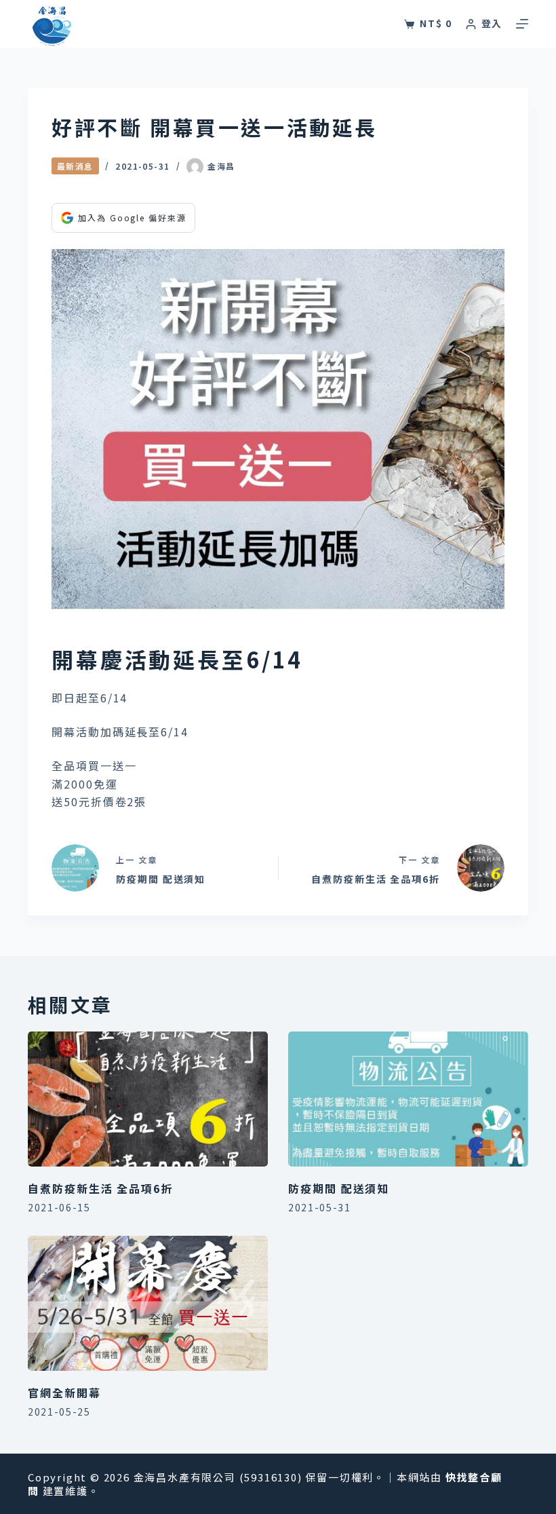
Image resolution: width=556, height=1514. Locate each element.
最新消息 (75, 166)
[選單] (522, 24)
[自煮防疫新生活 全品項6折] (148, 1099)
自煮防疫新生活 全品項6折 (100, 1188)
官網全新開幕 (64, 1392)
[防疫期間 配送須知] (408, 1099)
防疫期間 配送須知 (338, 1188)
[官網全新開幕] (148, 1303)
